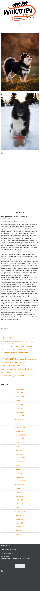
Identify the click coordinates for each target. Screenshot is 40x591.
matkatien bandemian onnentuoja (24, 355)
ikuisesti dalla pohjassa (32, 338)
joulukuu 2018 (20, 488)
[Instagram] (17, 566)
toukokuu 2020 (20, 450)
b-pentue (14, 338)
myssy (5, 358)
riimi (24, 362)
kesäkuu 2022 (20, 408)
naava (12, 358)
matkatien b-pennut (18, 349)
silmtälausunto (10, 369)
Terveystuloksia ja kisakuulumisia (14, 217)
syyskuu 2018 (20, 492)
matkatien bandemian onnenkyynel (8, 355)
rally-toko (18, 362)
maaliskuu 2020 (20, 458)
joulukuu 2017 (20, 519)
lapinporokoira (30, 341)
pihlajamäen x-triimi (7, 362)
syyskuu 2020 (20, 443)
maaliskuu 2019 (20, 481)
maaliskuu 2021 (20, 427)
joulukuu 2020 (20, 431)
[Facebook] (22, 566)
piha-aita (34, 359)
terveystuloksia (7, 372)
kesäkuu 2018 (20, 500)
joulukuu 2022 (20, 400)
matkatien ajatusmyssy (21, 346)
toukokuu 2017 (20, 530)
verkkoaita (29, 376)
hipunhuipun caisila (22, 338)
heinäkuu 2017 (20, 527)
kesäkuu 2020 (20, 446)
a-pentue (6, 337)
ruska (24, 365)
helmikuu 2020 (20, 462)
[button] (20, 24)
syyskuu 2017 (20, 523)
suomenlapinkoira (26, 368)
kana (2, 341)
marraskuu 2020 (20, 435)
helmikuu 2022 (20, 416)
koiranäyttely (17, 341)
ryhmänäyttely (30, 365)
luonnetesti (3, 344)
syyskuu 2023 (20, 389)
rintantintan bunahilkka (11, 365)
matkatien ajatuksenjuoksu (12, 344)
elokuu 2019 (20, 469)
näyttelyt (22, 358)
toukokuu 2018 (20, 504)
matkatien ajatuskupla (5, 347)
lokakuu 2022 (20, 404)
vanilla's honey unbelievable (13, 375)
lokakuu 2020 (20, 439)
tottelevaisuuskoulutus (18, 372)
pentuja (29, 359)
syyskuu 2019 (20, 465)
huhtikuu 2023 (20, 393)
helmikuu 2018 (20, 515)
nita (17, 359)
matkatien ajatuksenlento (24, 344)
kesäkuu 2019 (20, 473)
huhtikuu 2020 (20, 454)
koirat (22, 341)
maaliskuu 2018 (20, 511)
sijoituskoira (3, 369)
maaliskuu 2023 (20, 397)
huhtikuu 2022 (20, 412)
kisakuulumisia (9, 341)
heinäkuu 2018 (20, 496)
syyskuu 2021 (20, 423)
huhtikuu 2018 (20, 508)
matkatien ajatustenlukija (6, 349)
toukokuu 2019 (20, 477)
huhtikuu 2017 (20, 534)
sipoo (15, 369)
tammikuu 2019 (20, 485)
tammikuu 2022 (20, 420)
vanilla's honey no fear (29, 372)
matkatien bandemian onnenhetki (14, 352)
